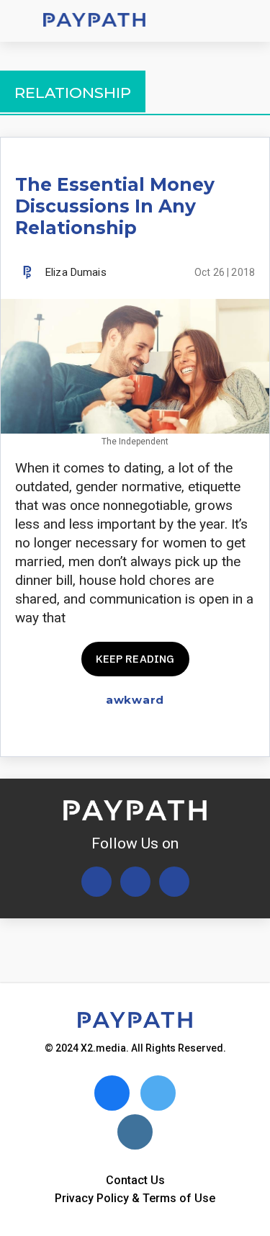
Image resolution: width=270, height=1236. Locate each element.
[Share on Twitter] (170, 733)
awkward (135, 700)
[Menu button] (21, 21)
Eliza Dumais (76, 272)
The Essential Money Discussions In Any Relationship (115, 206)
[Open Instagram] (174, 881)
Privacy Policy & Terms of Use (135, 1198)
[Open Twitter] (96, 881)
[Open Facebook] (135, 881)
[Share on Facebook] (145, 733)
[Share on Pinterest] (246, 733)
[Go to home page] (94, 21)
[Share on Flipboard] (195, 733)
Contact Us (135, 1180)
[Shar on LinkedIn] (221, 733)
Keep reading (135, 659)
